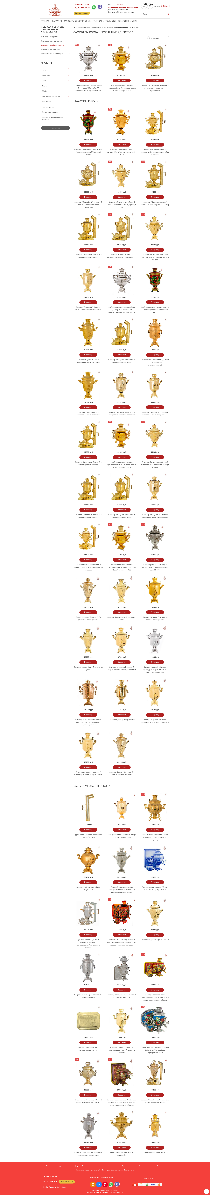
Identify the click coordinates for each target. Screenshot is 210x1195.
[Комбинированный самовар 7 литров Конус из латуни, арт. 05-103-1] (121, 122)
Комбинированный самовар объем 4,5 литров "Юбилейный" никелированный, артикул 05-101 (88, 88)
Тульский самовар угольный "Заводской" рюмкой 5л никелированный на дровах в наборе (88, 943)
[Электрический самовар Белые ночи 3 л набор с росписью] (155, 860)
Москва (120, 4)
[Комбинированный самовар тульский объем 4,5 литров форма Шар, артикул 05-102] (121, 58)
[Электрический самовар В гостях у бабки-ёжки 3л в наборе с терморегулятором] (155, 1020)
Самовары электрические (77, 21)
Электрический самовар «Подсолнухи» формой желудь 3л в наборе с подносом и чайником (155, 997)
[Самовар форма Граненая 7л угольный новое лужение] (88, 590)
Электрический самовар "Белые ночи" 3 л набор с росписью (155, 888)
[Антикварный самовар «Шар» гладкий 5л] (88, 860)
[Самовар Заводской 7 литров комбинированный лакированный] (155, 385)
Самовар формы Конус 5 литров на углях (121, 618)
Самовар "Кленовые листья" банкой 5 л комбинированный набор (155, 203)
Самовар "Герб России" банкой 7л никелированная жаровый (88, 1153)
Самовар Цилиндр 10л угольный (122, 719)
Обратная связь (114, 1166)
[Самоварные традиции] (55, 9)
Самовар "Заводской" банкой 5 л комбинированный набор (88, 256)
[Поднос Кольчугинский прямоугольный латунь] (88, 1020)
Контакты (143, 1166)
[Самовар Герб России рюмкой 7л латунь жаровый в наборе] (155, 1072)
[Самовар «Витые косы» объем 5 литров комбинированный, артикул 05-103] (121, 175)
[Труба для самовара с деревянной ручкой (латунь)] (88, 807)
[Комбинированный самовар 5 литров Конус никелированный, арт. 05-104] (155, 537)
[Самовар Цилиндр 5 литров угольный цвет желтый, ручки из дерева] (121, 1020)
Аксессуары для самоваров (52, 53)
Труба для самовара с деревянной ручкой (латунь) (88, 836)
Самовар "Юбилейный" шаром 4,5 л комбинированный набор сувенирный (155, 88)
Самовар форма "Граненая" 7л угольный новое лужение (88, 618)
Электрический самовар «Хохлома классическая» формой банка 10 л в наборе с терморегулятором (121, 942)
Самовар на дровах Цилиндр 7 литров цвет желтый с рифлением (122, 668)
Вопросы (160, 1166)
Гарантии (151, 1166)
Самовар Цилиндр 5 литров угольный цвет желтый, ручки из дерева (121, 1050)
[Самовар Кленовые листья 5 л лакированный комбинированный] (121, 385)
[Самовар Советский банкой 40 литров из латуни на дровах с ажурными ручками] (88, 692)
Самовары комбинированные (89, 27)
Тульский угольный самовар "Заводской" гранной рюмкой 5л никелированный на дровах (122, 890)
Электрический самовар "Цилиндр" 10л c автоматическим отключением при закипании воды (121, 837)
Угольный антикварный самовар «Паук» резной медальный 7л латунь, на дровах (155, 837)
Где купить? (95, 1170)
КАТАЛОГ (56, 21)
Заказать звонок (81, 13)
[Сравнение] (144, 6)
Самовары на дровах (49, 37)
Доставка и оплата (129, 1166)
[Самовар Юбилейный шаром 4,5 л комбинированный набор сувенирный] (155, 58)
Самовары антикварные (50, 49)
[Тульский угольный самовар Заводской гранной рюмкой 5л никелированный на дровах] (121, 860)
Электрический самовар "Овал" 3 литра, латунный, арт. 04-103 (88, 1101)
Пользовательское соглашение (93, 1166)
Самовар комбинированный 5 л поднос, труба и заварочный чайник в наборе (155, 152)
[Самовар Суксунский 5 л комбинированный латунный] (88, 332)
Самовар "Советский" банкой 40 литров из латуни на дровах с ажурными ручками (88, 722)
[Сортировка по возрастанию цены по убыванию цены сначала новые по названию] (158, 38)
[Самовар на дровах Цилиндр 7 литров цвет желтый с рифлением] (121, 640)
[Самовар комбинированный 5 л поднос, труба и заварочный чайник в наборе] (155, 122)
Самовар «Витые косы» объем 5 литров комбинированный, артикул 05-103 (122, 205)
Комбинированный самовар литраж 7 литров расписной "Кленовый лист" (88, 152)
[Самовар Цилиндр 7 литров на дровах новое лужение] (155, 590)
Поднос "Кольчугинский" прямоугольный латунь (88, 1048)
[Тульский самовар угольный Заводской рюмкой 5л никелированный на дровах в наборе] (88, 912)
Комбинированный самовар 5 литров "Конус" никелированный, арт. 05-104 (155, 567)
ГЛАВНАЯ (45, 21)
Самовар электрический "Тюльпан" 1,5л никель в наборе (122, 996)
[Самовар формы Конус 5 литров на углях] (121, 590)
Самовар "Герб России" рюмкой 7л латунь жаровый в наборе (155, 1101)
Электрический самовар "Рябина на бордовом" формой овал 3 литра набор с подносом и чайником (121, 1102)
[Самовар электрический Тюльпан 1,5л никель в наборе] (121, 967)
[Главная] (74, 27)
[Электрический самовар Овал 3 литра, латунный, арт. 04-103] (88, 1072)
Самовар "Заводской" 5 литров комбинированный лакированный (88, 308)
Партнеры (106, 1170)
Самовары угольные (104, 21)
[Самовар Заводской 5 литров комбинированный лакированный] (88, 280)
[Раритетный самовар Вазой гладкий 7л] (121, 1125)
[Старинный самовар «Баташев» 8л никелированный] (88, 967)
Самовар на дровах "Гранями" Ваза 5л (155, 941)
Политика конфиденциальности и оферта (63, 1166)
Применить (55, 128)
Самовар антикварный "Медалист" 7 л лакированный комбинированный (155, 362)
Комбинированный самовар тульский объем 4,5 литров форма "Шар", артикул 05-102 (121, 88)
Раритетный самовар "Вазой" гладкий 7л (122, 1153)
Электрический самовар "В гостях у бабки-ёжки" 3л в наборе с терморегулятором (155, 1050)
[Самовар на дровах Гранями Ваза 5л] (155, 912)
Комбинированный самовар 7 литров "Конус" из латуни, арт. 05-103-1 (121, 152)
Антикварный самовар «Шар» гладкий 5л (88, 888)
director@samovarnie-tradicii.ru (54, 1187)
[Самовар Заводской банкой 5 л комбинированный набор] (88, 227)
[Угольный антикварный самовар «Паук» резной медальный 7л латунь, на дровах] (155, 807)
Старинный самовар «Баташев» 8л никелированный (88, 996)
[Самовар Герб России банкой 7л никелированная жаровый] (88, 1125)
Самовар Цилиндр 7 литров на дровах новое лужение (155, 618)
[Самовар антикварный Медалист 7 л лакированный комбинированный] (155, 332)
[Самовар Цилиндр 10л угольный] (121, 692)
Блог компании (117, 1170)
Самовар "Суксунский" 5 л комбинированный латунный (88, 361)
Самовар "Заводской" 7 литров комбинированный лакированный (155, 413)
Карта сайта (129, 1170)
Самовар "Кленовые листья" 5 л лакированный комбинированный (121, 413)
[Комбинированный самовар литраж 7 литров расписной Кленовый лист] (88, 122)
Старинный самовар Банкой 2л (155, 1152)
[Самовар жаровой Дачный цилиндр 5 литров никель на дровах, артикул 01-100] (155, 640)
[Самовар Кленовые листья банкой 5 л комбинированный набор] (155, 175)
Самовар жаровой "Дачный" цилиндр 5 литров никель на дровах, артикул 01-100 (155, 670)
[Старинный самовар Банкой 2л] (155, 1125)
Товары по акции (127, 21)
